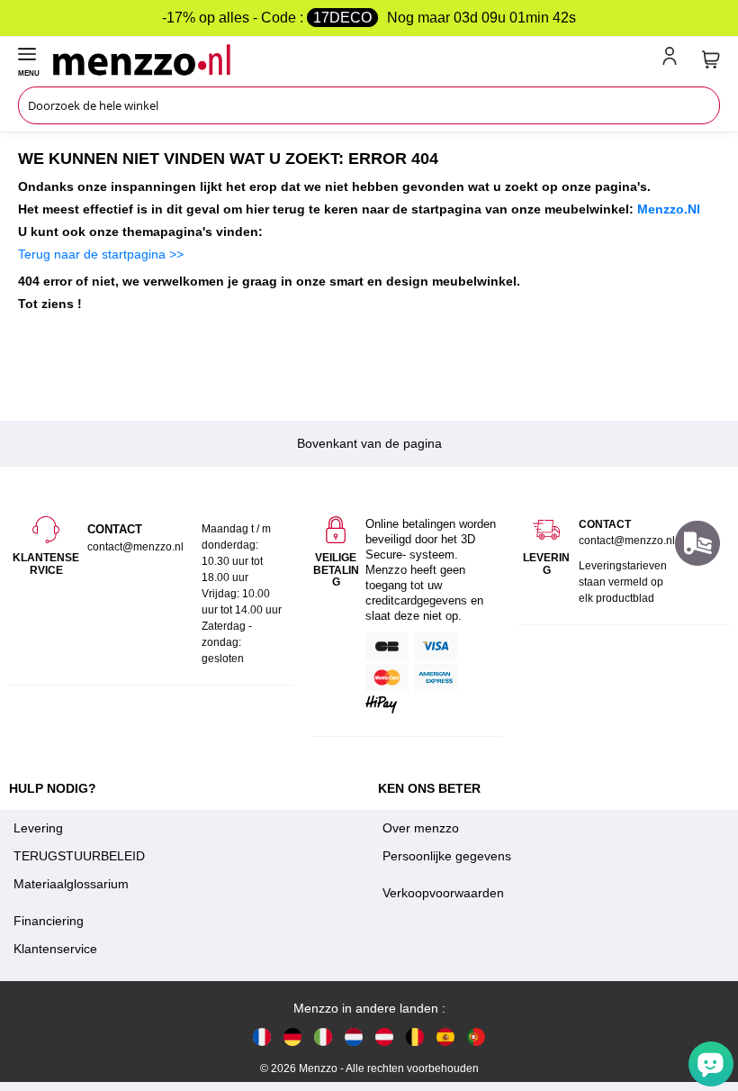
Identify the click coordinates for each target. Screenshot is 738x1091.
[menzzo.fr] (261, 1036)
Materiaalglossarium (71, 884)
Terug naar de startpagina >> (101, 254)
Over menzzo (420, 828)
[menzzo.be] (414, 1036)
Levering (38, 828)
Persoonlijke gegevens (446, 856)
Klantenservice (55, 948)
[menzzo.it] (323, 1036)
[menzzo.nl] (353, 1036)
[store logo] (353, 59)
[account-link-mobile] (673, 59)
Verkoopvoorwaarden (443, 893)
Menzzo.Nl (668, 209)
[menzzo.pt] (476, 1036)
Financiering (49, 921)
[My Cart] (711, 59)
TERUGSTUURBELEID (79, 856)
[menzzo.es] (445, 1036)
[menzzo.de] (292, 1036)
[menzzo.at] (384, 1036)
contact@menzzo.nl (627, 540)
